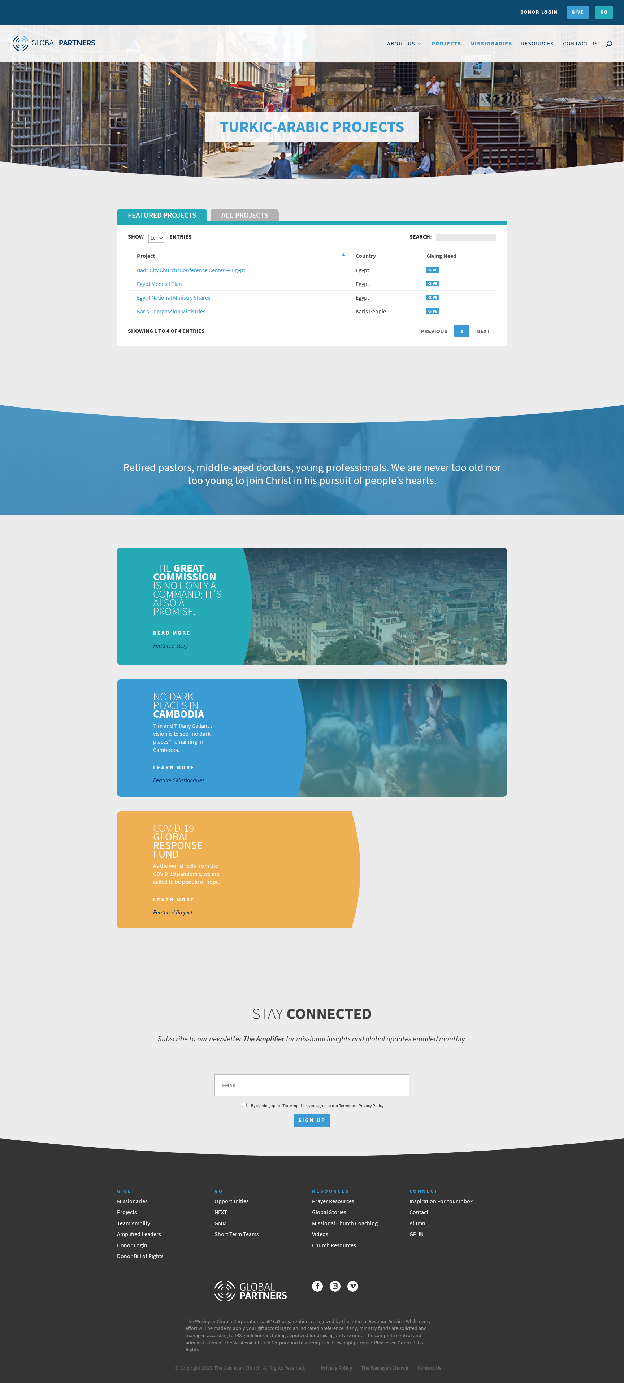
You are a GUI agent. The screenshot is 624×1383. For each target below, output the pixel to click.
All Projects (244, 215)
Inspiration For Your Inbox (441, 1201)
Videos (320, 1234)
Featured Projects (162, 215)
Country (366, 255)
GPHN (417, 1234)
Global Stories (329, 1211)
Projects (446, 44)
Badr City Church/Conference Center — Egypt (191, 270)
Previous (434, 331)
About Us (401, 44)
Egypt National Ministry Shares (174, 297)
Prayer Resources (333, 1201)
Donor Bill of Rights (140, 1256)
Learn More (174, 767)
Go (604, 12)
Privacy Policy (336, 1368)
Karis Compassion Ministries (171, 311)
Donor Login (539, 12)
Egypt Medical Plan (159, 283)
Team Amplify (133, 1223)
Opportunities (231, 1201)
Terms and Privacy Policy (361, 1105)
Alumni (418, 1223)
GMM (220, 1223)
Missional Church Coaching (345, 1223)
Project (146, 255)
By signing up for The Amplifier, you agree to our (317, 1105)
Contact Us (580, 44)
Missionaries (491, 44)
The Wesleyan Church (384, 1368)
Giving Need (441, 255)
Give (578, 12)
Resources (537, 44)
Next (483, 331)
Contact (419, 1211)
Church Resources (334, 1245)
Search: (421, 236)
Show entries (160, 236)
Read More (172, 632)
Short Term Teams (236, 1234)
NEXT (220, 1211)
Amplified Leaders (139, 1234)
